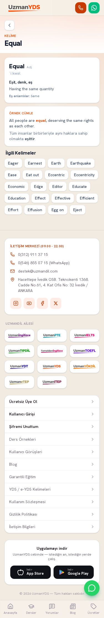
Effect (40, 198)
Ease (12, 174)
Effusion (35, 209)
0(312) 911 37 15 (33, 254)
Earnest (35, 163)
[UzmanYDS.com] (52, 366)
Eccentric (56, 174)
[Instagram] (15, 303)
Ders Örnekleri (22, 439)
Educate (79, 186)
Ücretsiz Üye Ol (23, 401)
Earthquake (80, 163)
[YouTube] (29, 303)
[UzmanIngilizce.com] (19, 335)
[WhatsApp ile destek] (92, 588)
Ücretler (94, 613)
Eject (77, 209)
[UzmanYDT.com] (19, 366)
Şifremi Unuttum (23, 426)
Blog (13, 464)
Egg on (58, 209)
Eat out (32, 174)
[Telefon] (80, 7)
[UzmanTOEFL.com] (85, 351)
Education (17, 198)
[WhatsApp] (94, 7)
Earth (56, 163)
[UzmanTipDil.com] (19, 351)
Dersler (31, 613)
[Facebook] (42, 303)
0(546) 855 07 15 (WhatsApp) (44, 262)
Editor (57, 186)
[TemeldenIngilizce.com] (52, 351)
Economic (16, 186)
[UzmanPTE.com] (52, 335)
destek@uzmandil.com (38, 271)
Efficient (87, 198)
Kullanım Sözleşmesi (27, 501)
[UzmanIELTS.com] (85, 335)
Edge (38, 186)
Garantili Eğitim (22, 476)
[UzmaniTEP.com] (52, 382)
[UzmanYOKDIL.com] (85, 366)
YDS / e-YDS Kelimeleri (29, 489)
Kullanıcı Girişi (22, 414)
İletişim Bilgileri (22, 526)
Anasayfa (10, 613)
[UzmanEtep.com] (19, 382)
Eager (13, 163)
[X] (55, 303)
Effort (13, 209)
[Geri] (9, 25)
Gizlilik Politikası (23, 514)
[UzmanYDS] (24, 7)
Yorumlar (52, 613)
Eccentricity (84, 174)
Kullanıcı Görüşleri (25, 451)
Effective (62, 198)
